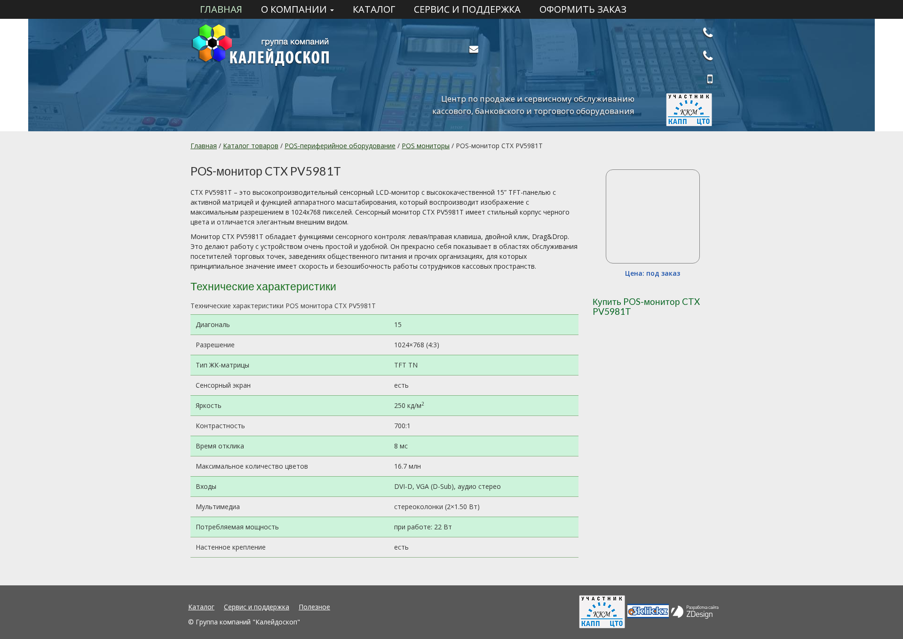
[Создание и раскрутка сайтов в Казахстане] (695, 610)
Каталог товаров (250, 145)
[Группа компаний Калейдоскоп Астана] (272, 46)
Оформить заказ (582, 9)
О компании (295, 9)
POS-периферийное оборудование (340, 145)
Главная (221, 9)
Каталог (374, 9)
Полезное (314, 606)
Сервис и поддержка (467, 9)
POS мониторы (426, 145)
